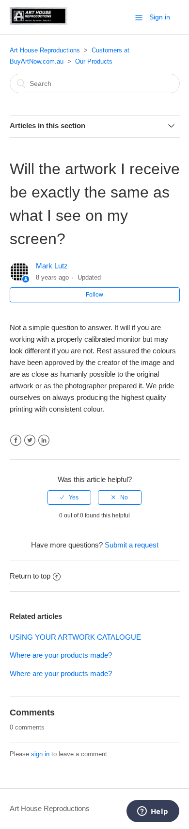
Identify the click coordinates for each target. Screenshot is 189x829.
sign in (40, 754)
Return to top (30, 576)
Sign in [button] (159, 17)
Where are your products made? (61, 655)
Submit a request (131, 545)
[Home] (38, 22)
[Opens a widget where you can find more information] (152, 812)
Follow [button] (94, 294)
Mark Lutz (52, 266)
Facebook (16, 440)
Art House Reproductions (45, 50)
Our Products (93, 61)
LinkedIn (44, 440)
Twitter (30, 440)
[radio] (69, 497)
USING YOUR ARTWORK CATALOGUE (75, 637)
